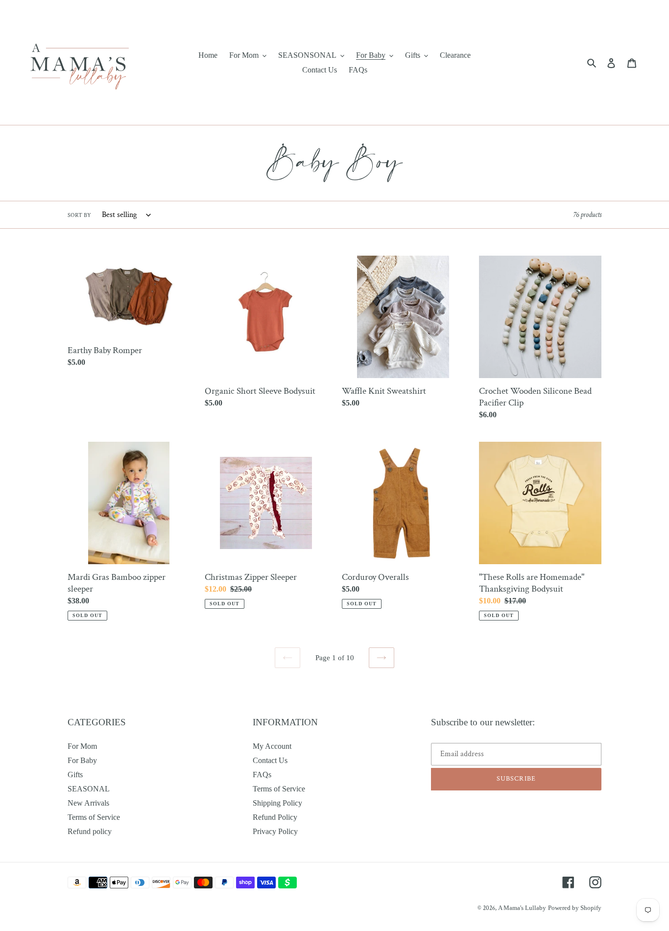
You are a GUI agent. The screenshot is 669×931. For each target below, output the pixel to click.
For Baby (82, 760)
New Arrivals (88, 803)
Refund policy (90, 831)
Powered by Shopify (574, 907)
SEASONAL (89, 789)
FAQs (262, 774)
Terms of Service (94, 817)
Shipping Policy (277, 803)
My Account (272, 746)
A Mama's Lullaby (522, 907)
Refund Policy (275, 817)
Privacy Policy (275, 831)
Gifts (75, 774)
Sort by (79, 215)
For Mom (82, 746)
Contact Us (270, 760)
